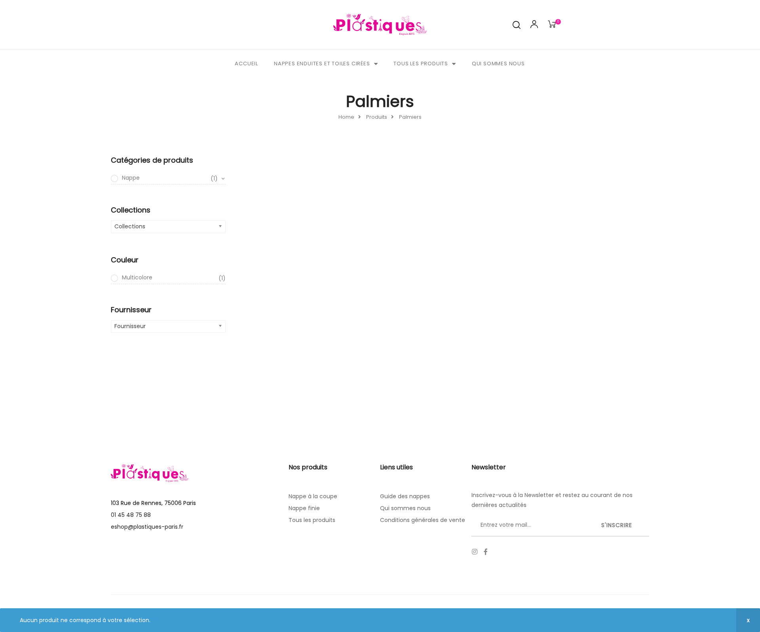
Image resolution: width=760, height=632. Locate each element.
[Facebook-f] (486, 551)
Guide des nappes (405, 496)
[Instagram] (474, 551)
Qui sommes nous (498, 63)
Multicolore (174, 277)
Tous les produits (420, 63)
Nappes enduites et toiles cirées (322, 63)
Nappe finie (304, 508)
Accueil (246, 63)
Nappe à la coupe (313, 496)
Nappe (170, 178)
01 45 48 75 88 (131, 515)
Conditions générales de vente (422, 520)
